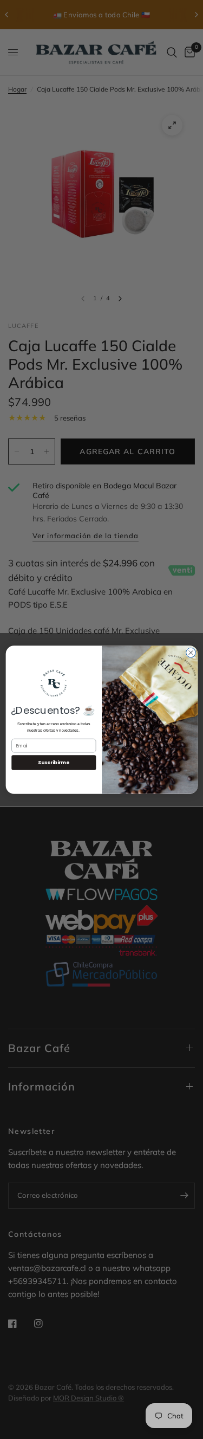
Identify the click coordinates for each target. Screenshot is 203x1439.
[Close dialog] (190, 652)
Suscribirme (53, 762)
